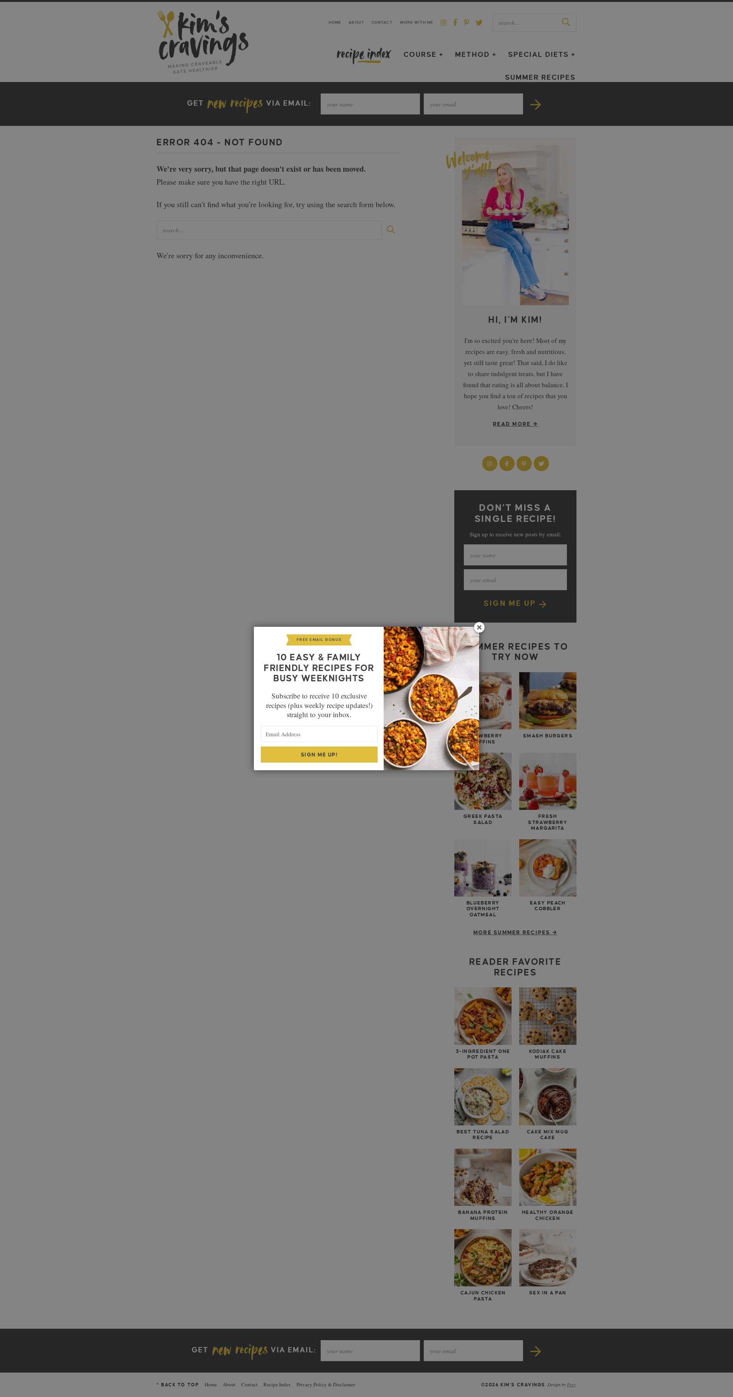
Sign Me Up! (319, 755)
